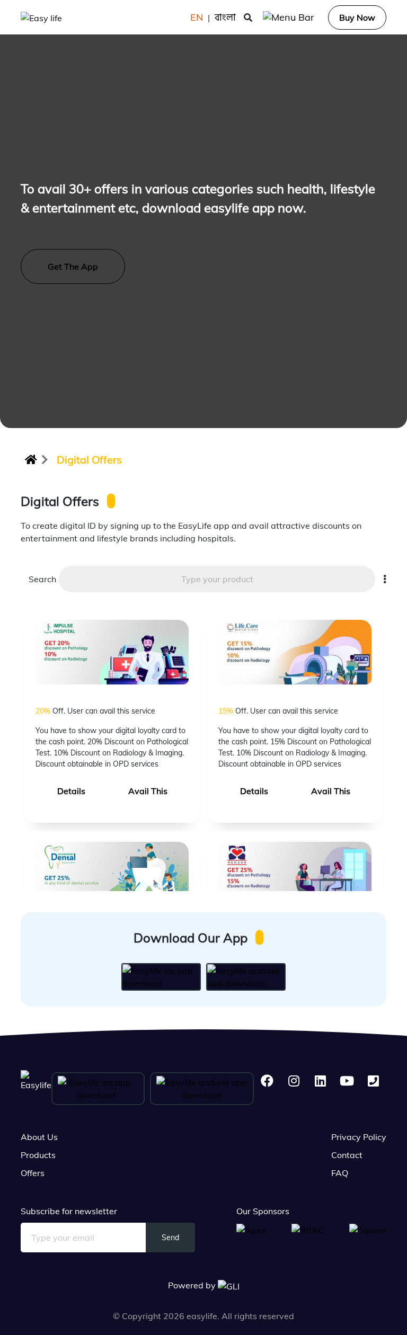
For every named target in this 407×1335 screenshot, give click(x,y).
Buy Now (357, 17)
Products (38, 1155)
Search (40, 579)
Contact (346, 1155)
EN (196, 17)
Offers (33, 1173)
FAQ (339, 1173)
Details (71, 791)
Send (170, 1237)
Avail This (147, 791)
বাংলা (225, 17)
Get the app (73, 266)
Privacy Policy (358, 1137)
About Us (39, 1137)
